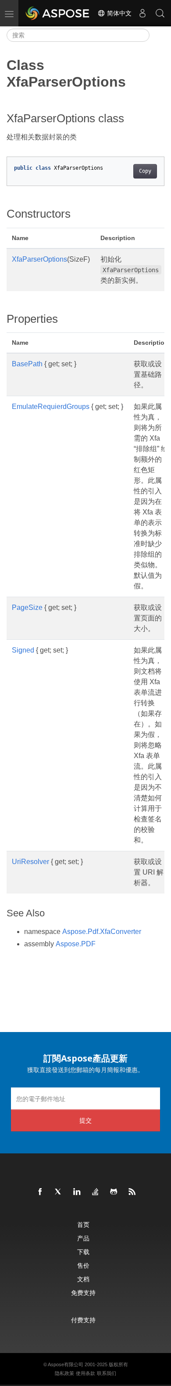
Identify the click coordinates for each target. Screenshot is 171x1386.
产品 (83, 1238)
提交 (85, 1120)
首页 (83, 1224)
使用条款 (85, 1373)
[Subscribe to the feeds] (132, 1192)
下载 (83, 1251)
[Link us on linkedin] (77, 1192)
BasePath (27, 364)
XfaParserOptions (39, 259)
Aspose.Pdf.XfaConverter (101, 931)
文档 (83, 1279)
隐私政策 (64, 1373)
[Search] (160, 13)
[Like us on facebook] (40, 1192)
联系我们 (106, 1373)
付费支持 (83, 1320)
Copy (145, 171)
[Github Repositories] (114, 1192)
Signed (23, 650)
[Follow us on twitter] (58, 1192)
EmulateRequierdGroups (50, 406)
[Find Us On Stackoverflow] (95, 1192)
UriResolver (30, 861)
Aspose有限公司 (65, 1364)
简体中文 (118, 13)
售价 (83, 1265)
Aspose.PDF (76, 944)
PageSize (27, 607)
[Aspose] (58, 13)
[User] (142, 13)
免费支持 (83, 1292)
